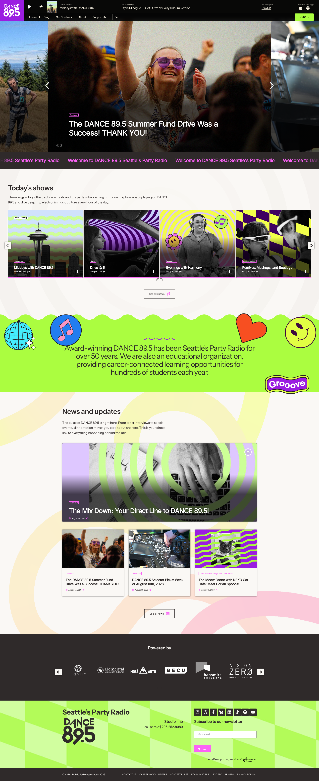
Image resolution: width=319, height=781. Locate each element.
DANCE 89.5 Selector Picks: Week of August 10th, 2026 (157, 582)
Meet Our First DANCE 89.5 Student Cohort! (143, 132)
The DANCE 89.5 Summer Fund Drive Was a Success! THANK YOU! (92, 582)
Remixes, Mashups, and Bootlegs (267, 268)
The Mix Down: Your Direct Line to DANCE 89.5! (139, 511)
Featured (73, 124)
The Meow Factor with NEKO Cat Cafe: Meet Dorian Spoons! (223, 582)
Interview (74, 503)
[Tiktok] (237, 712)
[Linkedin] (229, 712)
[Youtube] (253, 712)
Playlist (266, 8)
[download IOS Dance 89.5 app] (300, 8)
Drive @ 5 (97, 268)
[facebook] (213, 712)
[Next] (271, 86)
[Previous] (48, 86)
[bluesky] (221, 712)
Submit (202, 749)
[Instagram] (197, 712)
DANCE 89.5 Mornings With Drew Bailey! (216, 573)
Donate (304, 17)
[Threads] (205, 712)
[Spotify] (245, 712)
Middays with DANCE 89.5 (33, 268)
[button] (56, 145)
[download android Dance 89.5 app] (308, 8)
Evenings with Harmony (184, 268)
